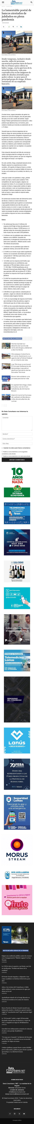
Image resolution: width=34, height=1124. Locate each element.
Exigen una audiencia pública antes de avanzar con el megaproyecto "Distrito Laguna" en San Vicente (17, 958)
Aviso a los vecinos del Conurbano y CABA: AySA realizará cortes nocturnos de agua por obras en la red (16, 989)
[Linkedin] (21, 26)
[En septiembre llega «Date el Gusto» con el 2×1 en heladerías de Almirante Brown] (6, 387)
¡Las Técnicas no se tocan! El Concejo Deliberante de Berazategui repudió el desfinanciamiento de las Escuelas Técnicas (21, 368)
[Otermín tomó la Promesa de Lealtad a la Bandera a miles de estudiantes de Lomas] (6, 397)
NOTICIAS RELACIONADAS (12, 339)
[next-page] (6, 405)
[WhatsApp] (9, 26)
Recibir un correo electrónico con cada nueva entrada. (16, 456)
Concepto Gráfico (17, 1120)
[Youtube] (24, 1114)
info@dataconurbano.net (17, 1092)
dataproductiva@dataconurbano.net (17, 1094)
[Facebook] (17, 26)
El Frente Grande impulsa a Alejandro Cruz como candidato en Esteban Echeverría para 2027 (16, 979)
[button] (3, 2)
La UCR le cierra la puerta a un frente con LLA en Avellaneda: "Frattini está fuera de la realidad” (16, 968)
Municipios (9, 6)
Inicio (3, 6)
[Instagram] (14, 1114)
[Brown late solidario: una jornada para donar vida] (6, 379)
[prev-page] (3, 405)
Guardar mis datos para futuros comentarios (17, 448)
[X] (13, 26)
